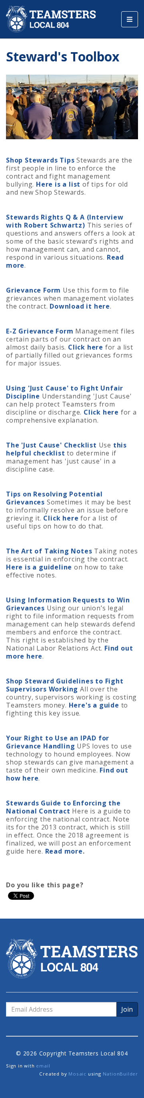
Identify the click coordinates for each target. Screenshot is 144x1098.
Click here (85, 347)
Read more (64, 851)
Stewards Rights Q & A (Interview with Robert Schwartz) (65, 221)
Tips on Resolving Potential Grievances (54, 498)
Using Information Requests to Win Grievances (68, 604)
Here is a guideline (39, 567)
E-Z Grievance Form (39, 331)
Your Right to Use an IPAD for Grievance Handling (57, 742)
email (43, 1066)
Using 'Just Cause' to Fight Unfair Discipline (64, 392)
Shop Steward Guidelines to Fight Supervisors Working (65, 685)
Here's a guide (94, 705)
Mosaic (77, 1074)
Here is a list (58, 184)
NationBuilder (120, 1074)
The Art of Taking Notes (49, 551)
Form (51, 290)
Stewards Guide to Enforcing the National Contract (63, 807)
